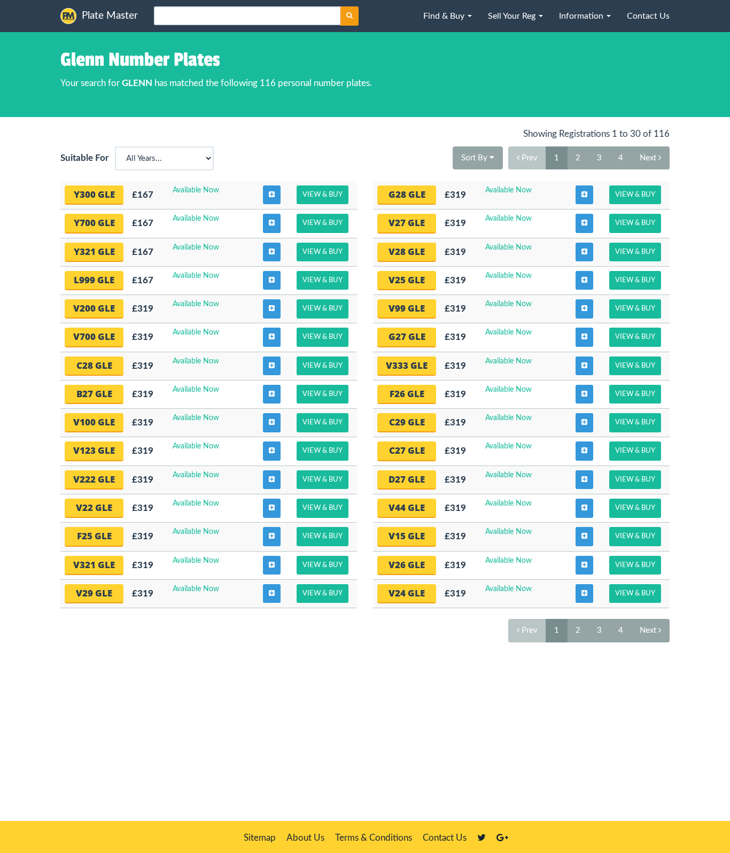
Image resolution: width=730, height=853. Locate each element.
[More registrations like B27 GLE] (272, 394)
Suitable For (86, 157)
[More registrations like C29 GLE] (584, 422)
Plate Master (110, 16)
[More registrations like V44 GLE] (584, 508)
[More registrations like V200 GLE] (272, 309)
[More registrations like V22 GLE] (272, 508)
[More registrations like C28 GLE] (272, 366)
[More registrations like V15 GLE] (584, 536)
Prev (528, 158)
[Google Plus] (502, 837)
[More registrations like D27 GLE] (584, 480)
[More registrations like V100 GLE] (272, 422)
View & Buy (322, 194)
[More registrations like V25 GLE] (584, 280)
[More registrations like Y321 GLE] (272, 252)
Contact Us (445, 837)
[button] (447, 16)
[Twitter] (481, 837)
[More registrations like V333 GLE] (584, 366)
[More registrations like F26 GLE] (584, 394)
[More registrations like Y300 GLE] (272, 195)
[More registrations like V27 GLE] (584, 223)
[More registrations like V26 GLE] (584, 565)
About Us (305, 837)
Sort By (475, 158)
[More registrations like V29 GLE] (272, 593)
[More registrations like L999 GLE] (272, 280)
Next (649, 158)
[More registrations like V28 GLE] (584, 252)
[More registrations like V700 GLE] (272, 337)
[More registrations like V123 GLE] (272, 451)
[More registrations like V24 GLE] (584, 593)
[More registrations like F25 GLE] (272, 536)
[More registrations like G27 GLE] (584, 337)
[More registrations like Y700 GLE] (272, 223)
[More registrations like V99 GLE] (584, 309)
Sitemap (260, 837)
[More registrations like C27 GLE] (584, 451)
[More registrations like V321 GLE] (272, 565)
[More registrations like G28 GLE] (584, 195)
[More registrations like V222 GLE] (272, 480)
